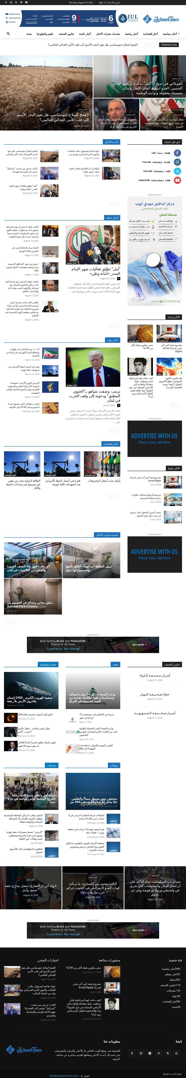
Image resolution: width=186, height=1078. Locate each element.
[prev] (153, 45)
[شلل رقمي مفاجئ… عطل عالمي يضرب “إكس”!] (11, 732)
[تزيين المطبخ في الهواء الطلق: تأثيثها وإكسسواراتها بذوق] (91, 560)
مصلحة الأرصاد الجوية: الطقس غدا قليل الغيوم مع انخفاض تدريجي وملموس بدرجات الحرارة (85, 846)
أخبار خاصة (31, 880)
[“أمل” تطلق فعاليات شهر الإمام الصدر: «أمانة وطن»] (49, 190)
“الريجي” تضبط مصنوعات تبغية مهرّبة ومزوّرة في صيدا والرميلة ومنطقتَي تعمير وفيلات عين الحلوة (24, 835)
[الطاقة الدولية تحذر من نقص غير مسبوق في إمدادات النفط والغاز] (22, 464)
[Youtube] (26, 3)
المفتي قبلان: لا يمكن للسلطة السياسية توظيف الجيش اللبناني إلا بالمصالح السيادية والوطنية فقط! (23, 818)
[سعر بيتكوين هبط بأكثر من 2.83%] (140, 333)
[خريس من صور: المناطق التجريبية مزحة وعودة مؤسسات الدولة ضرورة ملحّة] (50, 268)
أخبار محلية (112, 217)
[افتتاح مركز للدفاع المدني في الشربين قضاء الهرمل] (50, 252)
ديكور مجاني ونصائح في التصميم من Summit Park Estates (30, 604)
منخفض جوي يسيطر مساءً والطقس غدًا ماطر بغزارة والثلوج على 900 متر (93, 800)
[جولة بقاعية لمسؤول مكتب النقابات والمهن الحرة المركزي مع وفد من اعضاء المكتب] (111, 155)
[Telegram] (149, 1053)
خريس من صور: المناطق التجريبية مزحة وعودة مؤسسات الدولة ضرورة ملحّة (22, 267)
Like (154, 153)
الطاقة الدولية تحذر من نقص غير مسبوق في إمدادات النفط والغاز (23, 484)
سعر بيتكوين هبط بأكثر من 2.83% (83, 967)
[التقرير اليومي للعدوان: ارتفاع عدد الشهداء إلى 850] (72, 749)
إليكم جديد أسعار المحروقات (104, 480)
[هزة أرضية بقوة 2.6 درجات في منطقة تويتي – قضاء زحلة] (113, 833)
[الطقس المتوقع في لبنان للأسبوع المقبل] (51, 852)
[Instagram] (11, 3)
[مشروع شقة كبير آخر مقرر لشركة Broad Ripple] (169, 333)
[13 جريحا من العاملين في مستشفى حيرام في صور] (72, 718)
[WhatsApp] (176, 1053)
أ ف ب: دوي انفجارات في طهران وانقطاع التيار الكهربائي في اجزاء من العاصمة (22, 352)
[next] (147, 45)
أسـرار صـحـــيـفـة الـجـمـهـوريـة (154, 713)
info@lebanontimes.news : (64, 1075)
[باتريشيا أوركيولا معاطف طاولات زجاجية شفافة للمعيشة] (173, 499)
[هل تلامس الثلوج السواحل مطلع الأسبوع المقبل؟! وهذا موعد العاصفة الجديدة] (169, 367)
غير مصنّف (133, 374)
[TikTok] (158, 1053)
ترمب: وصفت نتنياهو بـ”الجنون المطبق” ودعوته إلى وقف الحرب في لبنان (94, 396)
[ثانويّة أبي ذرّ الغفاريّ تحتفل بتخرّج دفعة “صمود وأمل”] (111, 173)
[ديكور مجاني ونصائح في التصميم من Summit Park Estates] (33, 597)
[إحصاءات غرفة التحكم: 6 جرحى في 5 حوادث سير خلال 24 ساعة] (113, 819)
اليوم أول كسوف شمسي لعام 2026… (36, 714)
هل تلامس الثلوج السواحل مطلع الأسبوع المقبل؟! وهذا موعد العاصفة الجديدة (170, 383)
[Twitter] (16, 3)
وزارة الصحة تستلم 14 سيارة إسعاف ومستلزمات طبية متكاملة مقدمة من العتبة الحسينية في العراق (92, 697)
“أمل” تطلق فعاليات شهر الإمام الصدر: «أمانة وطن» (96, 271)
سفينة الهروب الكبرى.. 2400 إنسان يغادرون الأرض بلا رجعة (29, 699)
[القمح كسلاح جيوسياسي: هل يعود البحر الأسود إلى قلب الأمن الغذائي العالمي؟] (46, 93)
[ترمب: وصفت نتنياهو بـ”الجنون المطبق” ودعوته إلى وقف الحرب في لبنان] (93, 367)
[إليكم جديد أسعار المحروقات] (102, 464)
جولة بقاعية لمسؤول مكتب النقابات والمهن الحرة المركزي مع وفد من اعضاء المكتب (38, 990)
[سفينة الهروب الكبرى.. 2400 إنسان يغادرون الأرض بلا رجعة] (31, 690)
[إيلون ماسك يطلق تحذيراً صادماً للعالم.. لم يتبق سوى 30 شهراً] (11, 746)
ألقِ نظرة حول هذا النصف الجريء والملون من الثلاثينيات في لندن (28, 568)
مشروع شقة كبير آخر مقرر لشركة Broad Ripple (171, 348)
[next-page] (111, 204)
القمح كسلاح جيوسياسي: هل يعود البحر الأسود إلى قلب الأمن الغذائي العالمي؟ (93, 44)
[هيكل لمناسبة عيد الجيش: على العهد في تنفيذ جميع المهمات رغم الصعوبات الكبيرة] (163, 115)
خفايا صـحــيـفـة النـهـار (154, 694)
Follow (146, 162)
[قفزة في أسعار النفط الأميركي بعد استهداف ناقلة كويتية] (50, 371)
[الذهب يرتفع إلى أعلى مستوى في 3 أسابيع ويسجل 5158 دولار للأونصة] (50, 408)
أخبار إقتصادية (10, 475)
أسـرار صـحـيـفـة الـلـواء (154, 675)
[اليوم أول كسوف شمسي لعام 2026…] (11, 718)
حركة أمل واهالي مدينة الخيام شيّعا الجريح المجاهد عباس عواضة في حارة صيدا (31, 798)
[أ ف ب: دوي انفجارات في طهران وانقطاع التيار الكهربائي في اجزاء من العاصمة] (50, 353)
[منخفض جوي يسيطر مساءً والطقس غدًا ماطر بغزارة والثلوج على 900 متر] (93, 791)
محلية (160, 374)
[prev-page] (116, 204)
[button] (8, 33)
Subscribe (144, 180)
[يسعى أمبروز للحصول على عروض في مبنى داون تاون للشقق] (173, 517)
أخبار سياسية (82, 110)
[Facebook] (6, 3)
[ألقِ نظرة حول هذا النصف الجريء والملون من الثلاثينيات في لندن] (33, 560)
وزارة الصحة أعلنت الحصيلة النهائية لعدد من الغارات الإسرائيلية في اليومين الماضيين (98, 731)
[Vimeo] (21, 3)
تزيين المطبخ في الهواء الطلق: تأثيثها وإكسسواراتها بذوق (89, 568)
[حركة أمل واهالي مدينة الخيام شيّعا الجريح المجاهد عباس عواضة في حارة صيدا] (31, 791)
